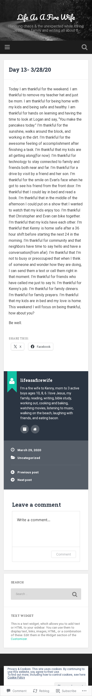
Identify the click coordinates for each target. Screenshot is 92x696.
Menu (8, 47)
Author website (35, 429)
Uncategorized (28, 458)
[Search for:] (46, 594)
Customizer (19, 639)
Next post (24, 480)
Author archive (24, 429)
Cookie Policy (16, 677)
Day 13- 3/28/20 (30, 69)
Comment (63, 554)
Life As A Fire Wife (46, 17)
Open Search (84, 48)
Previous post (27, 472)
